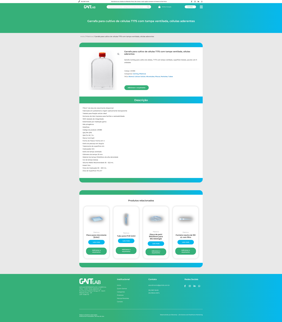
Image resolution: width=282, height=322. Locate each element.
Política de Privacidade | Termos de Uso (91, 316)
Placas (157, 76)
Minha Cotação (166, 7)
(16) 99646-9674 (154, 293)
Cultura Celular (140, 76)
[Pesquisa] (148, 6)
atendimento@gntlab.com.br (159, 285)
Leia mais (96, 242)
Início (82, 36)
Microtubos (150, 76)
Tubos (170, 76)
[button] (118, 54)
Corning (136, 74)
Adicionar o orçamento (136, 87)
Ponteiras (164, 76)
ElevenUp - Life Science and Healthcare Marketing (187, 314)
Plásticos (89, 36)
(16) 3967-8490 (85, 1)
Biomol (131, 76)
